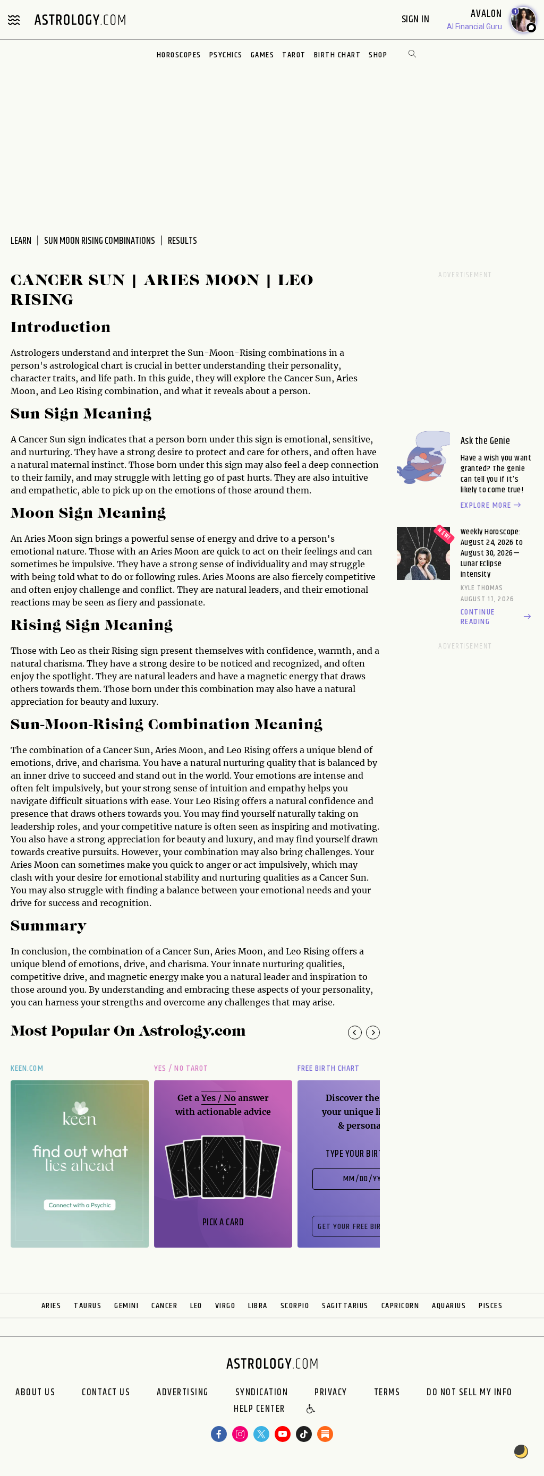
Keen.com (27, 1068)
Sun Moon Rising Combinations (99, 241)
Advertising (183, 1392)
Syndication (261, 1392)
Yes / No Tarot (181, 1068)
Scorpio (295, 1305)
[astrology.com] (80, 19)
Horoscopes (179, 55)
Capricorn (400, 1305)
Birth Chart (337, 55)
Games (263, 55)
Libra (258, 1305)
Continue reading (478, 617)
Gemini (126, 1305)
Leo (196, 1305)
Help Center (259, 1409)
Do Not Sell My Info (470, 1392)
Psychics (226, 55)
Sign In (417, 19)
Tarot (294, 55)
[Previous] (355, 1032)
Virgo (225, 1305)
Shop (378, 55)
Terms (387, 1392)
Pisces (491, 1305)
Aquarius (449, 1305)
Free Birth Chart (329, 1068)
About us (35, 1392)
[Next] (373, 1032)
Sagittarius (345, 1305)
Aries (51, 1305)
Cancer (164, 1305)
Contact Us (106, 1392)
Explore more (486, 505)
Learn (21, 241)
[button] (311, 1409)
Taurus (87, 1305)
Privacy (330, 1392)
